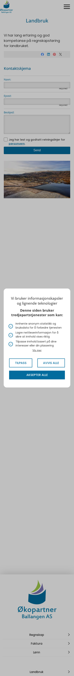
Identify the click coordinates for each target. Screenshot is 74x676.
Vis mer (37, 350)
